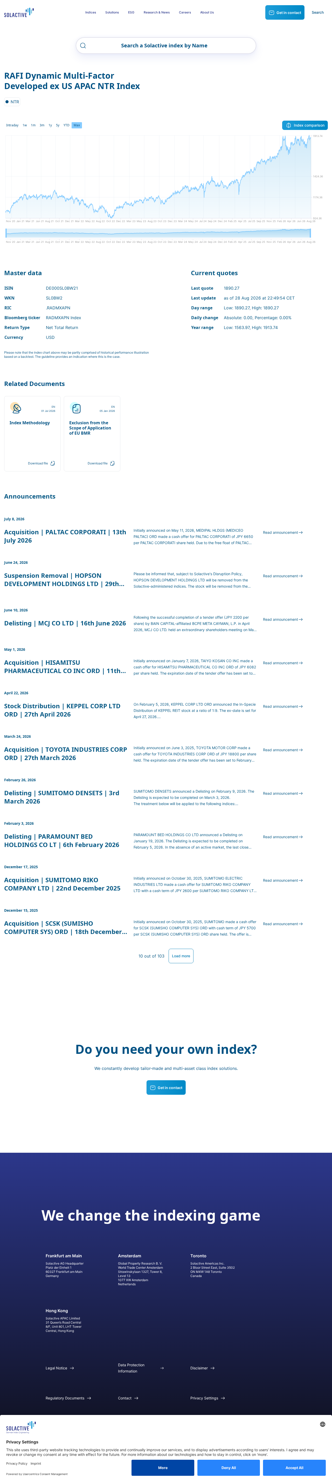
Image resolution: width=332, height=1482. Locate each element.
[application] (166, 180)
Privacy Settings (204, 1398)
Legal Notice (56, 1368)
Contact (125, 1398)
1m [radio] (33, 125)
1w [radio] (25, 125)
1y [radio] (50, 125)
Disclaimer (199, 1368)
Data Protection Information (131, 1368)
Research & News (157, 12)
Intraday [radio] (12, 125)
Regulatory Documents (65, 1398)
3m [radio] (42, 125)
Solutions (112, 12)
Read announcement (280, 532)
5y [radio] (57, 125)
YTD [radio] (67, 125)
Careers (185, 12)
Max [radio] (77, 125)
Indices (90, 12)
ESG (131, 12)
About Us (207, 12)
